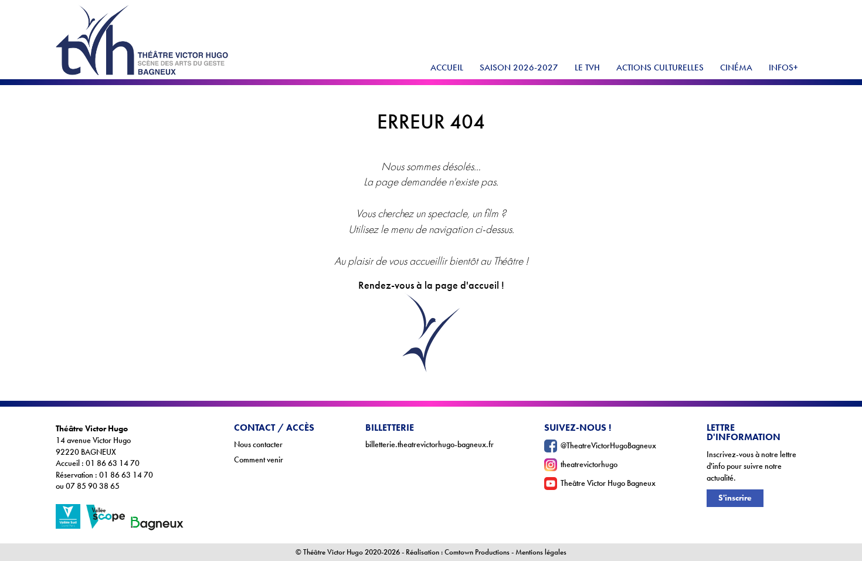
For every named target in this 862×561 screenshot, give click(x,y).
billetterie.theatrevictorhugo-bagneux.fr (429, 445)
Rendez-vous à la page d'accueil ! (431, 285)
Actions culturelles (660, 67)
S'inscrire (735, 498)
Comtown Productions (477, 552)
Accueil (446, 67)
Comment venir (258, 460)
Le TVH (587, 67)
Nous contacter (258, 445)
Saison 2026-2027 (519, 67)
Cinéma (736, 67)
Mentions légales (540, 552)
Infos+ (783, 67)
